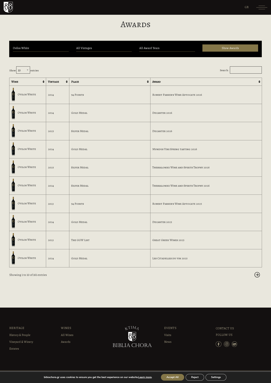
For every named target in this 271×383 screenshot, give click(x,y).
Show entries (24, 70)
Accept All (172, 377)
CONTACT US (225, 328)
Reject (195, 377)
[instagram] (227, 346)
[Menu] (261, 8)
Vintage (53, 82)
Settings (216, 377)
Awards (65, 342)
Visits (167, 335)
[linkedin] (235, 346)
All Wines (67, 335)
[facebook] (219, 346)
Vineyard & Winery (21, 342)
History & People (19, 335)
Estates (14, 348)
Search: (224, 70)
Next (257, 275)
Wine (14, 82)
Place (75, 82)
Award (156, 82)
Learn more (145, 377)
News (167, 342)
